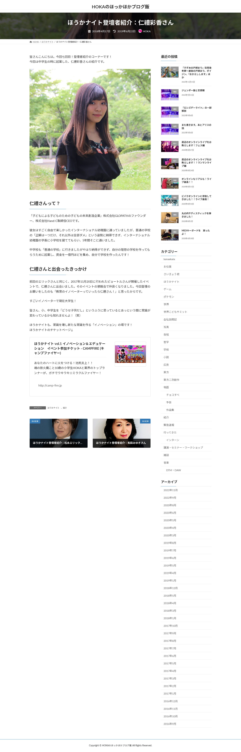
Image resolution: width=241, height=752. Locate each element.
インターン (172, 440)
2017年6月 (170, 656)
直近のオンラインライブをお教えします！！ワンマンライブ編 (196, 162)
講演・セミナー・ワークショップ (183, 447)
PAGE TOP (232, 726)
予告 (168, 402)
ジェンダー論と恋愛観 (193, 90)
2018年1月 (170, 618)
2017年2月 (170, 686)
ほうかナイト (53, 408)
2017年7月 (170, 648)
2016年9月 (170, 724)
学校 (166, 349)
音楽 (166, 462)
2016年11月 (171, 708)
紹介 (65, 408)
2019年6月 (170, 558)
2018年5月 (170, 595)
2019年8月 (170, 543)
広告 (166, 364)
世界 (166, 304)
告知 (166, 334)
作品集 (170, 410)
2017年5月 (170, 663)
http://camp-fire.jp (50, 385)
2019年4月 (170, 573)
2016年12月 (171, 701)
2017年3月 (170, 678)
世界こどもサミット (175, 312)
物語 (166, 387)
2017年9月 (170, 633)
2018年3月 (170, 611)
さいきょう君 (171, 274)
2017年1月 (170, 693)
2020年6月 (170, 513)
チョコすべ (172, 395)
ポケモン (169, 297)
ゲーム (167, 289)
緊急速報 (169, 425)
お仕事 (167, 266)
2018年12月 (171, 588)
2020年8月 (170, 505)
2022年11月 (171, 490)
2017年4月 (170, 671)
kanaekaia (169, 259)
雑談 (166, 455)
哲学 (166, 342)
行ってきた (170, 432)
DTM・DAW (173, 470)
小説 (166, 357)
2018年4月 (170, 603)
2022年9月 (170, 497)
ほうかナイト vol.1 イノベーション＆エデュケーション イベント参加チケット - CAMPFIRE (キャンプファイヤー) (69, 348)
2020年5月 (170, 520)
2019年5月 (170, 565)
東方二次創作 (171, 380)
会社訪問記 (170, 319)
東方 (166, 372)
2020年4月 (170, 528)
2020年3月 (170, 535)
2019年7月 (170, 550)
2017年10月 (171, 626)
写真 (166, 327)
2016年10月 (171, 716)
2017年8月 (170, 641)
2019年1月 (170, 580)
